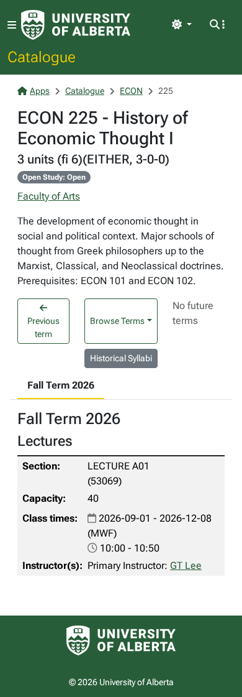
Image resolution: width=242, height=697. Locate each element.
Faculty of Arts (48, 196)
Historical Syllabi (121, 358)
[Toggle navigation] (11, 25)
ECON (131, 91)
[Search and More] (217, 25)
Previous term (43, 327)
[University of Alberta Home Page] (75, 25)
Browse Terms (117, 321)
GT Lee (186, 565)
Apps (40, 91)
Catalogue (41, 56)
